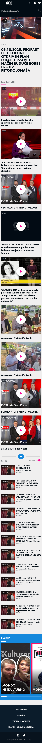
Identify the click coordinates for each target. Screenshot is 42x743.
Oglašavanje (21, 709)
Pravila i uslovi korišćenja (21, 727)
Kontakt (21, 715)
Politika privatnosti (21, 721)
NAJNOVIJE (8, 82)
